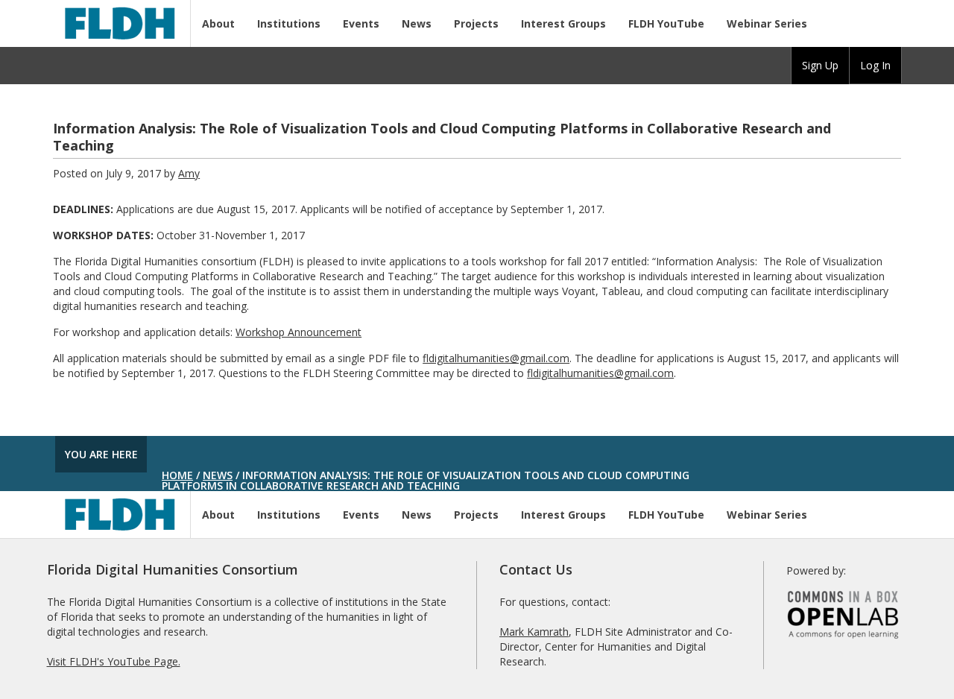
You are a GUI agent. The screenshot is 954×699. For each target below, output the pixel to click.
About (218, 23)
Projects (476, 23)
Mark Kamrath (534, 631)
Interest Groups (563, 23)
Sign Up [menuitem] (820, 65)
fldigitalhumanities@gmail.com (496, 358)
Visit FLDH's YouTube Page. (113, 661)
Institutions (288, 23)
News (417, 23)
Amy (189, 173)
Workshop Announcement (298, 332)
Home (177, 475)
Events (361, 23)
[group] (820, 65)
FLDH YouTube (666, 23)
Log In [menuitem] (875, 65)
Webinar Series (767, 23)
